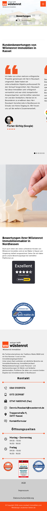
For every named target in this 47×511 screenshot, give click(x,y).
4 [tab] (40, 153)
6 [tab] (44, 153)
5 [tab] (42, 153)
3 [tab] (38, 153)
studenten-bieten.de (28, 508)
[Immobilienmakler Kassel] (11, 4)
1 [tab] (35, 153)
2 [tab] (37, 153)
